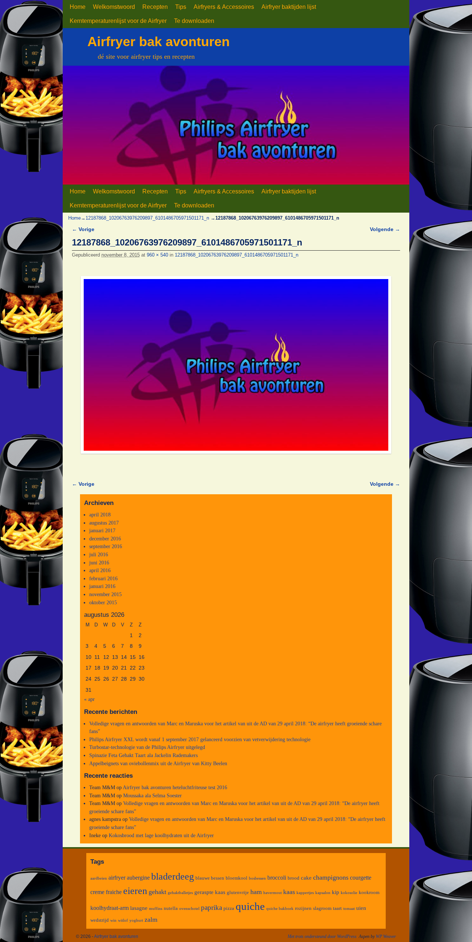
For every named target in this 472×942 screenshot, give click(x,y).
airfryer (116, 877)
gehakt (157, 891)
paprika (211, 907)
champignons (330, 877)
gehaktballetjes (180, 893)
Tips (180, 7)
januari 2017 (102, 530)
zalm (151, 919)
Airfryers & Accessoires (224, 7)
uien (361, 908)
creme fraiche (106, 891)
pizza (228, 908)
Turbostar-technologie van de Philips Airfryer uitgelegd (147, 747)
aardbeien (98, 878)
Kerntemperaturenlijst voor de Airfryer (118, 21)
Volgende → (385, 229)
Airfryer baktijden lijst (288, 7)
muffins (155, 909)
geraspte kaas (209, 892)
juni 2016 (99, 562)
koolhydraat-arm (109, 907)
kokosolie (349, 893)
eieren (135, 890)
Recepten (155, 7)
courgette (360, 877)
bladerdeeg (172, 876)
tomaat (349, 909)
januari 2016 (102, 586)
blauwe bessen (209, 878)
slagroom (322, 908)
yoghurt (136, 920)
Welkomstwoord (114, 7)
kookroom (369, 892)
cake (306, 878)
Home (78, 7)
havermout (272, 893)
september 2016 (105, 546)
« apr (89, 699)
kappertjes (305, 893)
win (113, 920)
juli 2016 (98, 554)
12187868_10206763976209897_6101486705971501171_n (147, 218)
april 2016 (100, 570)
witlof (123, 920)
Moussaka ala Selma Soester (152, 795)
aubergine (138, 877)
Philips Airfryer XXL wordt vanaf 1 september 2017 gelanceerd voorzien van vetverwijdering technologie (199, 739)
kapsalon (322, 893)
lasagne (139, 908)
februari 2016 (103, 578)
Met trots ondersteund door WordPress (322, 936)
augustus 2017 (104, 523)
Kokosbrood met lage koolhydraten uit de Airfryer (161, 835)
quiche (250, 906)
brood (293, 878)
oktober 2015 (103, 602)
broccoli (276, 877)
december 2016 (105, 539)
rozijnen (303, 908)
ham (256, 891)
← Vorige (83, 229)
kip (335, 892)
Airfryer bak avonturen (158, 41)
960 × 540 (157, 255)
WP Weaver (386, 936)
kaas (289, 891)
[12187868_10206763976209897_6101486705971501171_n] (236, 365)
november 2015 (105, 594)
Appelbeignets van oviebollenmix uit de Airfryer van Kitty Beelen (158, 763)
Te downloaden (194, 21)
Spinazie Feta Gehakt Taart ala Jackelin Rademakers (143, 755)
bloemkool (236, 878)
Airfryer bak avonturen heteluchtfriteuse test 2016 (175, 787)
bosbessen (257, 878)
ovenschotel (189, 909)
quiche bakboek (280, 909)
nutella (171, 908)
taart (337, 908)
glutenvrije (238, 892)
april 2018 (100, 515)
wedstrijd (99, 920)
